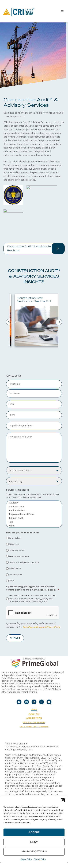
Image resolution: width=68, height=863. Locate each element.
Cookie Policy (26, 859)
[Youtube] (49, 702)
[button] (63, 800)
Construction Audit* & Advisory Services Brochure (32, 248)
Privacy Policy (40, 859)
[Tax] (34, 522)
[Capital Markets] (34, 510)
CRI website (14, 544)
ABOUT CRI (34, 713)
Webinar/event (15, 574)
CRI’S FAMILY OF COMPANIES (34, 726)
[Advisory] (34, 503)
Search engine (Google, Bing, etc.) (24, 562)
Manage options (34, 851)
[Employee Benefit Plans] (34, 514)
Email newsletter (16, 550)
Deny (34, 842)
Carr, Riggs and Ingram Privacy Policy (41, 626)
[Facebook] (19, 702)
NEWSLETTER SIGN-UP (34, 722)
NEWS (34, 709)
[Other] (34, 526)
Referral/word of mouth (19, 556)
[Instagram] (26, 702)
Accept (34, 832)
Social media (15, 568)
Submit (15, 638)
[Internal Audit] (34, 518)
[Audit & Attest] (34, 506)
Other (11, 580)
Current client (15, 538)
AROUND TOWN (34, 718)
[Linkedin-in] (34, 702)
